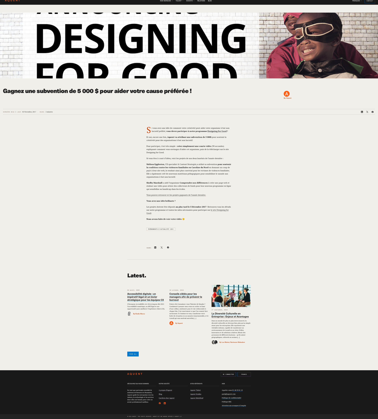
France (244, 374)
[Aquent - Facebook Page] (159, 403)
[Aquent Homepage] (134, 374)
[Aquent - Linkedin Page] (164, 403)
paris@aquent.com (228, 394)
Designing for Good (217, 131)
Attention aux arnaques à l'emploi (234, 405)
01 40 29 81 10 (237, 390)
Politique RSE (226, 402)
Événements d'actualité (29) (161, 229)
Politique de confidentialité (231, 398)
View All (133, 354)
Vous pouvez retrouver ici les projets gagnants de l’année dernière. (176, 195)
